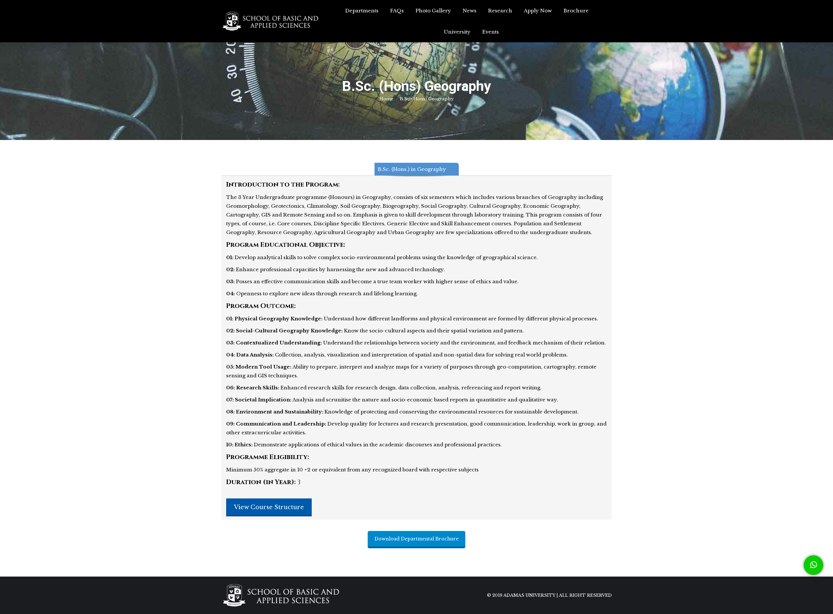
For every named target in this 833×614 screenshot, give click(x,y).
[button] (813, 565)
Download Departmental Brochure (416, 539)
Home (386, 99)
